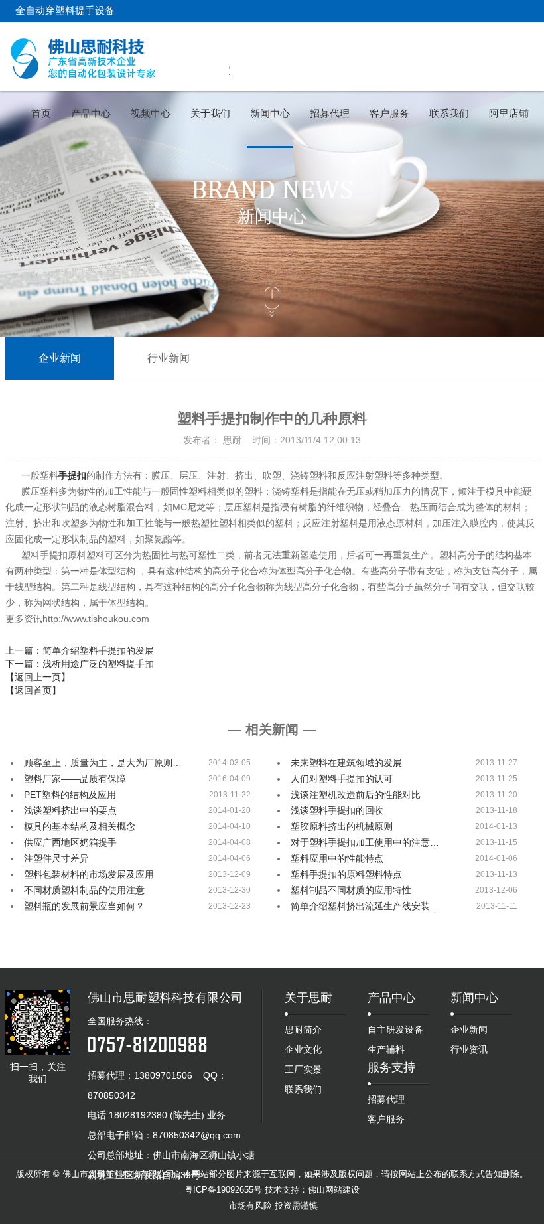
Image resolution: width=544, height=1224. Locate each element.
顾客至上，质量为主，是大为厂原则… (103, 762)
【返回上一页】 (37, 677)
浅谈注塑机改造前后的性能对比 (356, 794)
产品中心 (391, 997)
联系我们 (303, 1089)
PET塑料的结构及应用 (70, 794)
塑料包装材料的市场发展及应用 (89, 874)
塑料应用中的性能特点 (337, 858)
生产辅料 (386, 1049)
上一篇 (79, 650)
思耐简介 (303, 1029)
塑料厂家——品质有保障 (75, 778)
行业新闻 (168, 358)
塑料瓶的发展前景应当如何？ (84, 906)
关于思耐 (308, 997)
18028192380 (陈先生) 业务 (167, 1115)
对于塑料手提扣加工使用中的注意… (365, 842)
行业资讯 (469, 1049)
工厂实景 (303, 1069)
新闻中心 (474, 997)
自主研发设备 (395, 1029)
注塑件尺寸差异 (56, 858)
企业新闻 (59, 358)
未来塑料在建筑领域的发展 (346, 762)
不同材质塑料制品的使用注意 (84, 890)
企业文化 (303, 1049)
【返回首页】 (33, 690)
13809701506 (163, 1075)
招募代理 (386, 1099)
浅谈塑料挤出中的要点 (70, 810)
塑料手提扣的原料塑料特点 (346, 874)
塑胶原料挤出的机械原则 (342, 826)
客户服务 (386, 1119)
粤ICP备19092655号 (223, 1190)
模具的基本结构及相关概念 (79, 826)
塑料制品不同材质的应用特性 (351, 890)
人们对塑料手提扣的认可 (342, 778)
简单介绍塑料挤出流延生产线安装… (365, 906)
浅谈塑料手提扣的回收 (337, 810)
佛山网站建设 (334, 1190)
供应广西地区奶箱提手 (70, 842)
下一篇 (79, 663)
